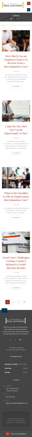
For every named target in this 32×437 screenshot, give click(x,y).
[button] (28, 3)
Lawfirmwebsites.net (20, 422)
